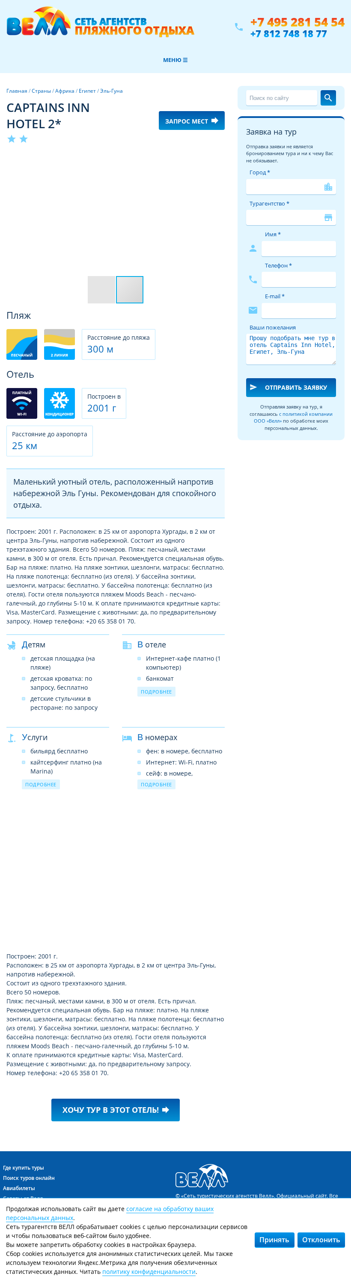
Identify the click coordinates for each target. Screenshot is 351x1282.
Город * (260, 172)
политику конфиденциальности (149, 1271)
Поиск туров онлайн (29, 1178)
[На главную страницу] (100, 26)
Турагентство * (269, 203)
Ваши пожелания (273, 327)
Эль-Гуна (111, 90)
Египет (87, 90)
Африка (64, 90)
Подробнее (156, 691)
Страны (41, 90)
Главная (16, 90)
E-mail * (275, 296)
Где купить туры (23, 1167)
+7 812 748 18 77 (288, 33)
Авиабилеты (19, 1188)
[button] (217, 160)
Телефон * (278, 265)
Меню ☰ (175, 60)
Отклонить (321, 1239)
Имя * (273, 234)
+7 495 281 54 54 (297, 22)
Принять (274, 1239)
